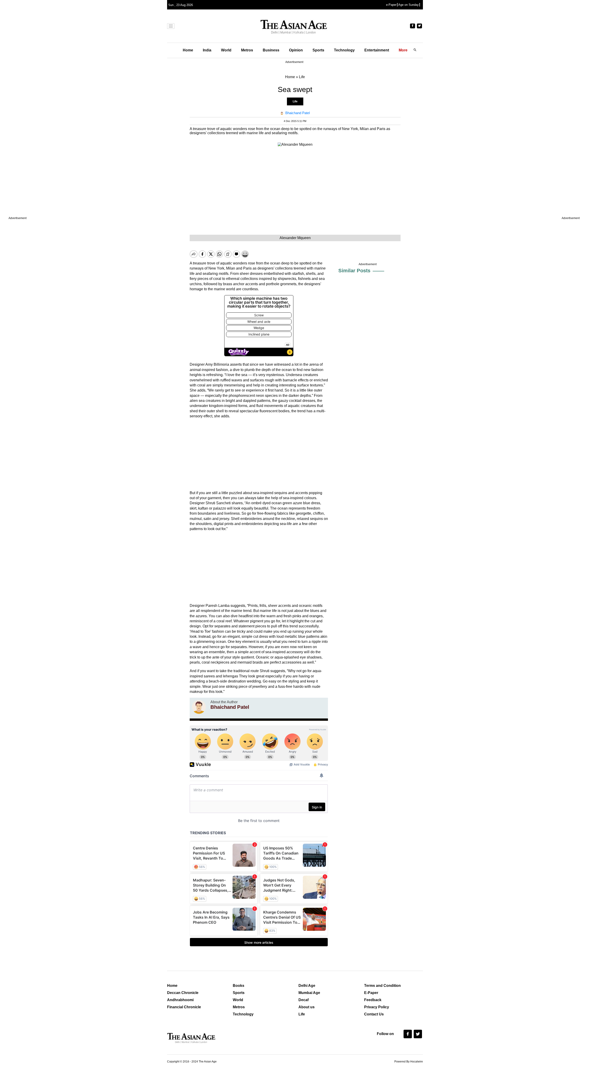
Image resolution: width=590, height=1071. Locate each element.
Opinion (296, 50)
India (207, 50)
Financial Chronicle (184, 1007)
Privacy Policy (376, 1007)
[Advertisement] (259, 454)
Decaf (303, 1000)
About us (306, 1007)
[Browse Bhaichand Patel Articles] (199, 707)
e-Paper (391, 4)
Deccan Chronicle (182, 993)
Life (295, 101)
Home (188, 50)
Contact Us (374, 1014)
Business (271, 50)
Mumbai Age (309, 993)
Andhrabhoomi (180, 1000)
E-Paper (371, 993)
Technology (344, 50)
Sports (318, 50)
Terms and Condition (382, 986)
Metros (247, 50)
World (226, 50)
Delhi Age (306, 986)
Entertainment (376, 50)
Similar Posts (354, 270)
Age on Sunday (408, 4)
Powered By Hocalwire (408, 1061)
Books (238, 986)
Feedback (372, 1000)
